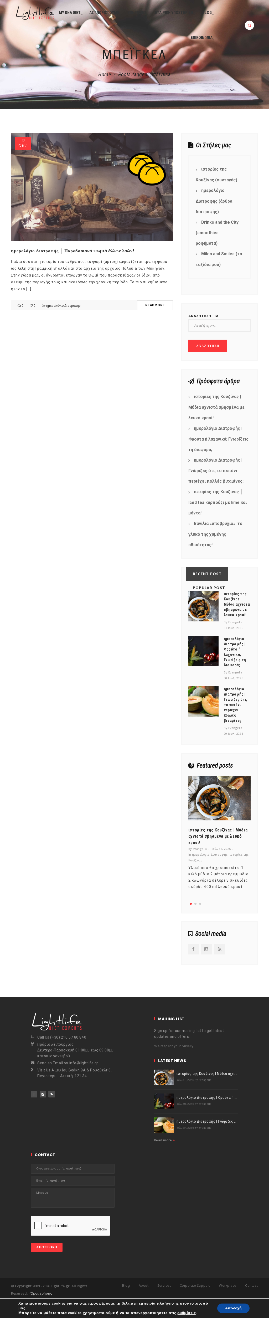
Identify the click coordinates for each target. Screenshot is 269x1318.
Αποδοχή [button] (233, 1308)
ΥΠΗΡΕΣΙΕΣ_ (138, 12)
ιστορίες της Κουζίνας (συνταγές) (216, 174)
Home (104, 74)
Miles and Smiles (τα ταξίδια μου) (219, 259)
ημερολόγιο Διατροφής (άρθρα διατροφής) (214, 201)
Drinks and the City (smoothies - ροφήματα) (217, 233)
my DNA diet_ (71, 12)
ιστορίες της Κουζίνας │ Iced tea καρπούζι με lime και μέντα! (217, 502)
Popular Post (209, 588)
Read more (163, 1140)
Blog (126, 1286)
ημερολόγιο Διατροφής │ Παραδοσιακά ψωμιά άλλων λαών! (72, 251)
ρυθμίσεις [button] (186, 1312)
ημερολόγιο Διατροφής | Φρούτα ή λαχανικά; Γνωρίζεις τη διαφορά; (218, 439)
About (144, 1286)
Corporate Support (195, 1286)
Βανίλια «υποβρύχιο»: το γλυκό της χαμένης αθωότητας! (215, 534)
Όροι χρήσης (41, 1293)
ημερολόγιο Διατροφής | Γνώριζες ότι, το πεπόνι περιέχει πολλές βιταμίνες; (216, 471)
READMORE (155, 305)
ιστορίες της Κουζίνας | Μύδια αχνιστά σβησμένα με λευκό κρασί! (216, 407)
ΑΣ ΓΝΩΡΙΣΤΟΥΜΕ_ (105, 12)
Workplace (227, 1286)
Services (164, 1286)
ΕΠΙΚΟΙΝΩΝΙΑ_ (203, 37)
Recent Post (207, 574)
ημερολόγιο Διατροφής (63, 306)
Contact (251, 1286)
